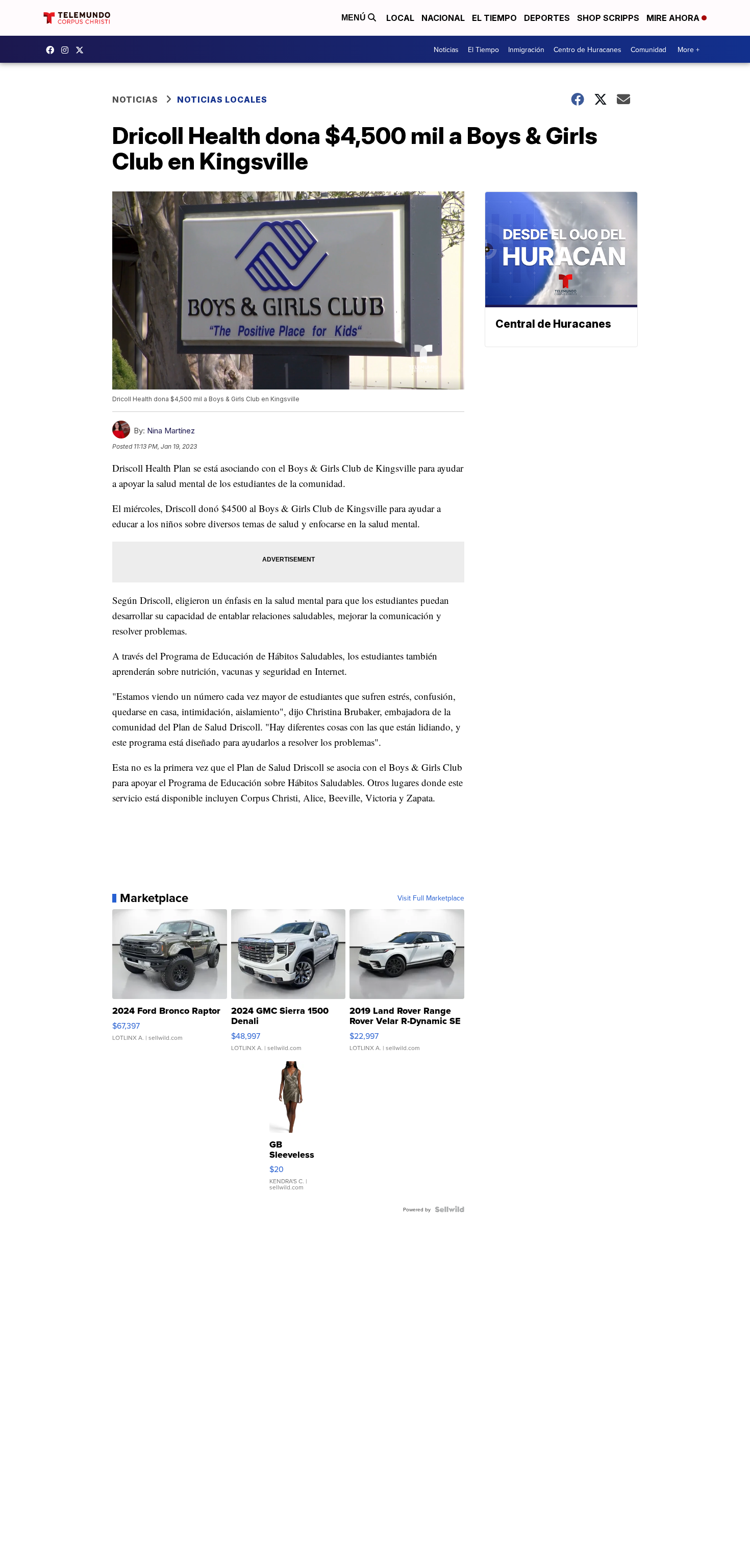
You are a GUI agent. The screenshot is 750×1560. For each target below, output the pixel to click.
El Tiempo (494, 18)
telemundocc (82, 50)
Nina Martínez (171, 430)
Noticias (446, 49)
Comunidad (648, 49)
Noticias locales (222, 99)
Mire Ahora (674, 18)
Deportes (547, 18)
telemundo (67, 50)
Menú (354, 17)
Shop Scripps (608, 18)
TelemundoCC (52, 50)
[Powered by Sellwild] (449, 1209)
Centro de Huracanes (587, 49)
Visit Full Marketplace (430, 897)
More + (688, 49)
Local (400, 18)
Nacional (443, 18)
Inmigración (526, 49)
